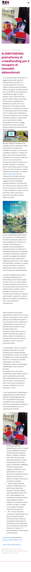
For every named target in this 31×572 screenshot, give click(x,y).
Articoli (20, 549)
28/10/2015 (5, 50)
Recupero (24, 551)
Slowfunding (11, 174)
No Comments (16, 50)
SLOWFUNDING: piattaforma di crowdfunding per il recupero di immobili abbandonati (15, 63)
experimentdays (17, 551)
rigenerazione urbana (7, 553)
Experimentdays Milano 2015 (12, 540)
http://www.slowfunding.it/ (12, 544)
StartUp (16, 553)
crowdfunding (8, 551)
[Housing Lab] (6, 2)
